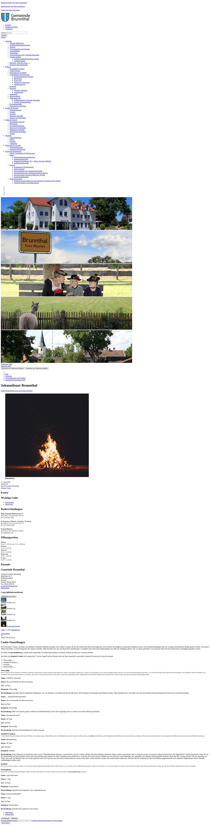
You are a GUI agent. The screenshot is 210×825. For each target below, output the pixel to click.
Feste (9, 488)
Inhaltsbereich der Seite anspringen (13, 6)
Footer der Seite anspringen (10, 10)
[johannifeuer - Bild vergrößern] (47, 476)
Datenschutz (9, 502)
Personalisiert (8, 667)
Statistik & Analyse (10, 662)
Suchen (3, 33)
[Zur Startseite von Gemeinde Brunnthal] (16, 21)
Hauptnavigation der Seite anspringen (14, 3)
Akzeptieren (5, 818)
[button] (8, 41)
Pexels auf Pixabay (13, 626)
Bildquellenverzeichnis (9, 596)
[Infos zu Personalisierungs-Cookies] (14, 667)
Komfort (6, 664)
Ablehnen (14, 818)
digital (15, 630)
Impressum (9, 504)
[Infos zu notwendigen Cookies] (12, 660)
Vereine (3, 488)
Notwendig (7, 660)
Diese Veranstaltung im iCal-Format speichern (17, 391)
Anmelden (8, 29)
